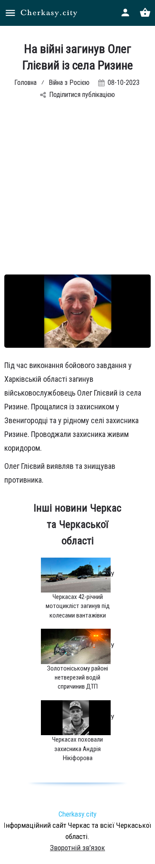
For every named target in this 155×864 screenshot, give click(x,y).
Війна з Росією (69, 82)
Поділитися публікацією (82, 94)
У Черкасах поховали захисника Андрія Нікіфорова (83, 738)
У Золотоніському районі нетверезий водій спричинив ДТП (80, 666)
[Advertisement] (77, 192)
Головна (25, 82)
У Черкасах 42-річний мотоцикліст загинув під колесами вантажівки (80, 595)
